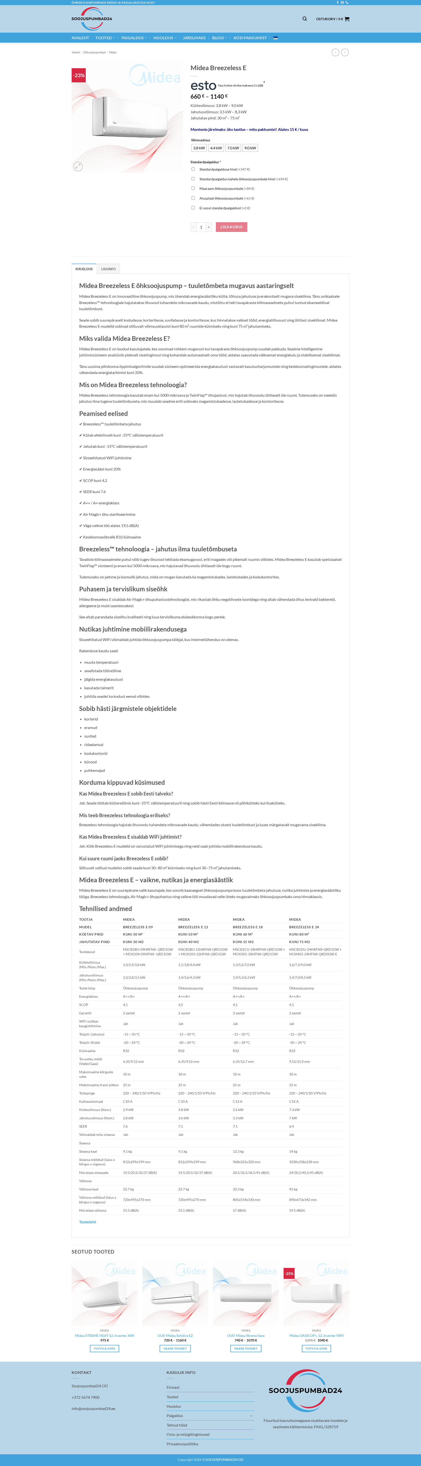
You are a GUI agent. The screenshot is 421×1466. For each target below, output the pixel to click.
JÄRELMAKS (194, 37)
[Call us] (346, 2)
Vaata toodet (175, 1348)
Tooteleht (87, 1221)
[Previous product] (345, 52)
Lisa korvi (231, 227)
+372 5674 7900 (85, 1397)
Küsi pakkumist (250, 37)
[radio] (199, 148)
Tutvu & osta (104, 1348)
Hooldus (163, 37)
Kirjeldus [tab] (84, 269)
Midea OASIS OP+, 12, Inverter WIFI (316, 1335)
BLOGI (218, 37)
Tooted (104, 37)
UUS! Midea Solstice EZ (175, 1335)
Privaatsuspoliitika (182, 1443)
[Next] (349, 1310)
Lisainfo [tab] (108, 269)
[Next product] (335, 52)
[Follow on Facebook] (337, 2)
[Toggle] (251, 1415)
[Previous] (72, 1310)
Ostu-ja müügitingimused (188, 1434)
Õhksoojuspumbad (94, 52)
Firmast (173, 1387)
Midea (112, 52)
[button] (332, 19)
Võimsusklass (200, 140)
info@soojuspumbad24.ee (93, 1408)
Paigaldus (133, 37)
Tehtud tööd (177, 1425)
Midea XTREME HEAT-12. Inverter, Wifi (104, 1335)
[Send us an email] (342, 2)
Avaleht (80, 37)
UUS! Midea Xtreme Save (246, 1335)
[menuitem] (275, 38)
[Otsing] (305, 19)
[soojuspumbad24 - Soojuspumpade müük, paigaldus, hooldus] (92, 19)
